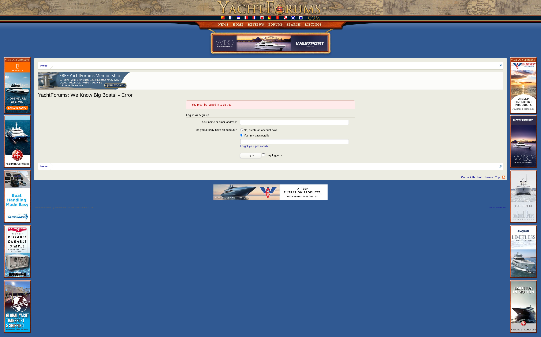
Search (293, 24)
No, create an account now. (260, 130)
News (223, 24)
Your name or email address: (219, 122)
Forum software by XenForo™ (64, 207)
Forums (275, 24)
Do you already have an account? (216, 129)
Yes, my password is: (256, 135)
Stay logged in (274, 155)
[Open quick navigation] (500, 65)
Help (480, 177)
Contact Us (468, 177)
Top (497, 177)
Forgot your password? (254, 146)
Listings (313, 24)
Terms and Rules (497, 207)
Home (238, 24)
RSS (503, 177)
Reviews (256, 24)
